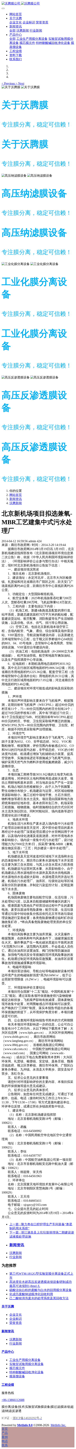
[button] (9, 83)
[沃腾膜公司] (38, 4)
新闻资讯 (15, 499)
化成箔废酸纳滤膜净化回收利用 (31, 1294)
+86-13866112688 (13, 1400)
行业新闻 (15, 1257)
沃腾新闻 (15, 503)
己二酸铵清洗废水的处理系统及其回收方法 (39, 1298)
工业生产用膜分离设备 (25, 1360)
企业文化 (15, 1314)
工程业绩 (8, 1384)
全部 (12, 30)
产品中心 (8, 1351)
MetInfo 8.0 (25, 1425)
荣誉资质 (15, 1322)
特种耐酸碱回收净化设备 (26, 1372)
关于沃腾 (8, 1306)
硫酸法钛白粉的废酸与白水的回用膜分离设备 (40, 1290)
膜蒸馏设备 (17, 1376)
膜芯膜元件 (17, 1368)
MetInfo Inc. (58, 1425)
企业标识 (15, 1318)
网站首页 (15, 14)
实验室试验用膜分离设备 (26, 1364)
